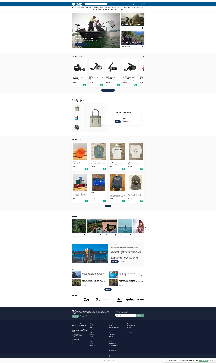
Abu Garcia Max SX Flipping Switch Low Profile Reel (129, 78)
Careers (110, 329)
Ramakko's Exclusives (97, 9)
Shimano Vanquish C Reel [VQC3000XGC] (110, 78)
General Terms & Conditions (114, 327)
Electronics (107, 7)
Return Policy (111, 332)
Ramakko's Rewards (112, 343)
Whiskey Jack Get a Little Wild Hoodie (116, 162)
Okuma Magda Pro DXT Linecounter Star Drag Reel (79, 78)
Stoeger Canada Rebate (113, 350)
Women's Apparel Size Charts (114, 347)
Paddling (101, 7)
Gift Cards (110, 341)
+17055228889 (76, 339)
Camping (82, 7)
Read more (84, 277)
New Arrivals (106, 9)
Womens (124, 7)
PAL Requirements (112, 334)
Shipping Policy (111, 330)
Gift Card (92, 192)
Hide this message (203, 360)
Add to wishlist (126, 121)
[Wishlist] (139, 4)
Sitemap (110, 339)
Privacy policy (111, 336)
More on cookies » (211, 360)
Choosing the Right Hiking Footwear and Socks (91, 280)
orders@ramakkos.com (78, 342)
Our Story (110, 325)
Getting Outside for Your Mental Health (127, 280)
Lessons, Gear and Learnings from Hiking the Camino (92, 272)
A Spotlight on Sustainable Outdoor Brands (128, 272)
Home (73, 7)
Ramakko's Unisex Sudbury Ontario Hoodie (116, 193)
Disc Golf (133, 7)
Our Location (114, 261)
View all (107, 289)
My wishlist (129, 329)
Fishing (77, 7)
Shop (107, 205)
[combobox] (96, 4)
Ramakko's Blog (114, 9)
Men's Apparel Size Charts (113, 345)
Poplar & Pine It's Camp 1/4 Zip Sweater (98, 162)
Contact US (120, 9)
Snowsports (139, 7)
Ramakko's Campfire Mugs (77, 193)
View (117, 121)
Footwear (114, 7)
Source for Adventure (113, 348)
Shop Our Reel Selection (107, 90)
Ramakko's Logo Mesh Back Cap (134, 193)
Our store (83, 316)
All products (129, 332)
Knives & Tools (89, 7)
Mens (119, 7)
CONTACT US (75, 316)
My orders (129, 327)
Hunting (96, 7)
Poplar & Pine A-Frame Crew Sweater (135, 162)
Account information (131, 325)
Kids (129, 7)
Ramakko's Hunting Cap (77, 162)
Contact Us (123, 261)
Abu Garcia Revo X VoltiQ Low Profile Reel (96, 78)
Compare (75, 85)
